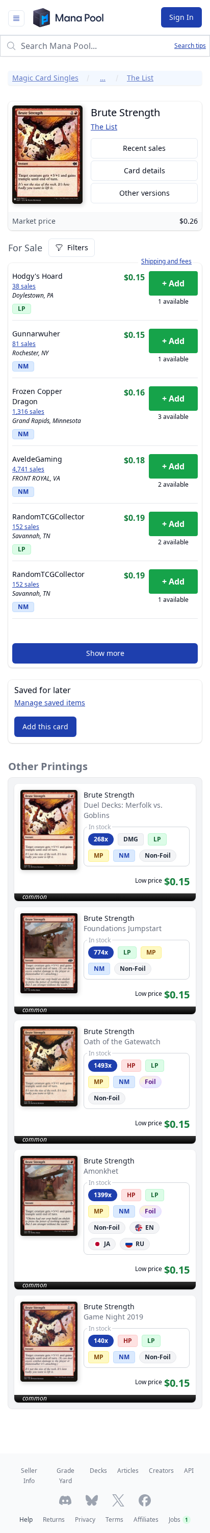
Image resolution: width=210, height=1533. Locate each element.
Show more (105, 653)
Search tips (190, 46)
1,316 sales (28, 412)
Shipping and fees (166, 261)
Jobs (178, 1519)
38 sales (24, 286)
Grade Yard (65, 1475)
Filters (77, 247)
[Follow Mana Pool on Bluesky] (92, 1500)
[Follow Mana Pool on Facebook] (145, 1500)
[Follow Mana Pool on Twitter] (118, 1500)
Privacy (85, 1519)
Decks (98, 1470)
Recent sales (144, 148)
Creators (161, 1470)
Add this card (45, 726)
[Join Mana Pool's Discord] (65, 1500)
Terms (114, 1519)
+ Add (173, 283)
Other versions (144, 193)
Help (26, 1519)
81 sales (24, 344)
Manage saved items (49, 702)
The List (140, 78)
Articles (128, 1470)
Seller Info (29, 1475)
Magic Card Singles (45, 78)
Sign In (181, 17)
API (189, 1470)
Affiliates (146, 1519)
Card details (144, 170)
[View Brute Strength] (105, 842)
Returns (54, 1519)
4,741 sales (28, 469)
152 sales (25, 527)
